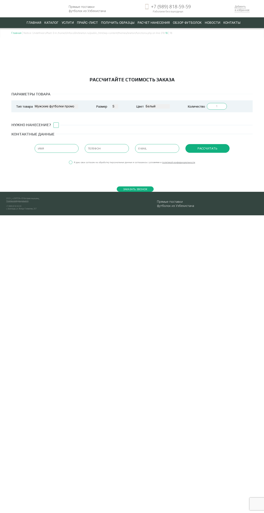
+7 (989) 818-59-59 (171, 6)
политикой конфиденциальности (178, 162)
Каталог (51, 23)
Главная (34, 23)
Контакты (231, 23)
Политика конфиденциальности (17, 201)
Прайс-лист (87, 23)
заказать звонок (135, 189)
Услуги (68, 23)
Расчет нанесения (154, 23)
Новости (212, 23)
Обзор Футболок (187, 23)
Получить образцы (117, 23)
